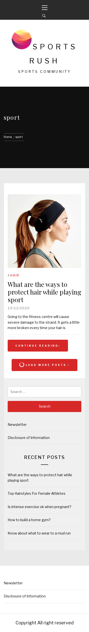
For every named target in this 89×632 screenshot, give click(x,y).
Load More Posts (46, 364)
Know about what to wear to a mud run (39, 533)
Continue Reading (36, 345)
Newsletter (17, 424)
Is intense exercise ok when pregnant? (39, 507)
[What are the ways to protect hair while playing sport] (44, 231)
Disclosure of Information (29, 437)
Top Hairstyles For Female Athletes (37, 493)
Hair (14, 275)
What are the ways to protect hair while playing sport (44, 292)
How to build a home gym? (29, 520)
